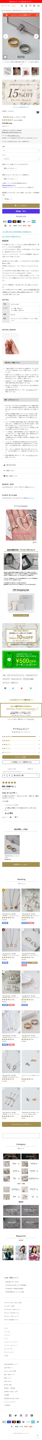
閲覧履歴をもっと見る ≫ (21, 864)
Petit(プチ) (7, 679)
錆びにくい (15, 682)
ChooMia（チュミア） (23, 1433)
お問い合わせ (7, 1381)
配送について (7, 1378)
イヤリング (7, 1335)
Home (3, 10)
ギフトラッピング (9, 1352)
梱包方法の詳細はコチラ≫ (9, 185)
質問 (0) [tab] (30, 769)
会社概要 (6, 1395)
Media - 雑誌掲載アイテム (11, 1319)
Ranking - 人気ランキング (11, 1316)
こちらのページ (31, 390)
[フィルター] (9, 775)
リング (6, 1338)
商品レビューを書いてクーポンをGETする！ (15, 164)
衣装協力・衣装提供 (9, 1388)
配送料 (3, 132)
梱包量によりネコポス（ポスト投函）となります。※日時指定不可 (20, 194)
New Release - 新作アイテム (12, 1309)
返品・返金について (9, 1374)
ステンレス (7, 682)
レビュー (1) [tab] (11, 769)
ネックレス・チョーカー (11, 1342)
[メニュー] (38, 5)
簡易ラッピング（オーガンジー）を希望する (15, 175)
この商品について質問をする (21, 762)
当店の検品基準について (11, 1364)
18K (5, 675)
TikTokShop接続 (28, 679)
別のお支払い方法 (21, 216)
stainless (8, 10)
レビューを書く (21, 757)
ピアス (6, 1328)
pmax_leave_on (17, 679)
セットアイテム (8, 1349)
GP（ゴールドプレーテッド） (16, 675)
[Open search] (4, 775)
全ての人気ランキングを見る (21, 1124)
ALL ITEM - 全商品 (9, 1306)
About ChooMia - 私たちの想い (13, 1302)
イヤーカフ (7, 1332)
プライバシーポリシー (10, 1402)
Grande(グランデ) (32, 675)
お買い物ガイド (8, 1367)
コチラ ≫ (32, 487)
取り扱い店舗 (7, 1384)
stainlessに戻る (22, 1135)
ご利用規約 (7, 1405)
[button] (5, 36)
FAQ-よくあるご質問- (10, 1371)
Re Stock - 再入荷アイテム (11, 1313)
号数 (3, 146)
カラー (4, 155)
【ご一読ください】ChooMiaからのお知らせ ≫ (16, 232)
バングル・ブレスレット (11, 1345)
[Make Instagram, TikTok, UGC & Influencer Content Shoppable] (35, 543)
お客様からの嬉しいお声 (11, 1391)
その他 (6, 1355)
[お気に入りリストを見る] (30, 5)
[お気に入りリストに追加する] (37, 112)
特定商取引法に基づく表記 (11, 1398)
